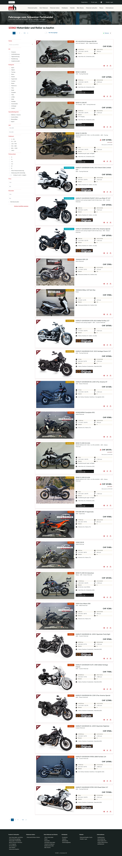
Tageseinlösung (15, 56)
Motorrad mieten (54, 8)
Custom (13, 81)
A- (12, 159)
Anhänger (13, 106)
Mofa (12, 99)
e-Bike (13, 97)
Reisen (101, 8)
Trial (12, 88)
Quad (12, 90)
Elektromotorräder (49, 846)
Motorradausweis (102, 841)
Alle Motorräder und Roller (16, 837)
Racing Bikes (14, 119)
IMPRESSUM (101, 844)
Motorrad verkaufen (91, 8)
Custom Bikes (14, 117)
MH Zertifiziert (12, 846)
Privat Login (94, 2)
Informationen (110, 8)
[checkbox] (46, 33)
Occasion (13, 52)
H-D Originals (12, 844)
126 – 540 (14, 144)
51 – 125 (13, 141)
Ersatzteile (65, 837)
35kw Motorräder (48, 837)
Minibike (13, 101)
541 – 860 (14, 146)
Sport (12, 67)
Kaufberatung (101, 837)
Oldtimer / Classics (16, 115)
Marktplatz (65, 8)
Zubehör (64, 839)
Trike (12, 94)
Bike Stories (80, 8)
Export (12, 121)
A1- (12, 164)
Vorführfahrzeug (15, 54)
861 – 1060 (14, 148)
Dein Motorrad (44, 8)
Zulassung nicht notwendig (18, 173)
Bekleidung (65, 841)
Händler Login (109, 2)
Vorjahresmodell (15, 61)
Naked (13, 70)
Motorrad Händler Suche (86, 837)
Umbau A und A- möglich (19, 175)
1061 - (13, 150)
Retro (12, 74)
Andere (13, 108)
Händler (72, 8)
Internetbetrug (101, 839)
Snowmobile (14, 104)
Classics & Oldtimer (49, 844)
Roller (12, 83)
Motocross (14, 85)
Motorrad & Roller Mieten (33, 837)
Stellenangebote (66, 842)
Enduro (13, 76)
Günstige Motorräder (49, 842)
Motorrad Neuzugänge (14, 839)
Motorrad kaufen (32, 8)
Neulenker (47, 841)
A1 (12, 161)
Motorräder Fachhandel (15, 841)
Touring (13, 72)
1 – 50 (13, 139)
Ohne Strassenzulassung (17, 170)
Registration (84, 2)
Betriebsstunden (14, 202)
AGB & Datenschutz (103, 842)
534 (24, 33)
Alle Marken (12, 847)
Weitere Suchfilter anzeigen (21, 206)
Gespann (13, 92)
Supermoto (14, 79)
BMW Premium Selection (15, 842)
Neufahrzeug (14, 59)
